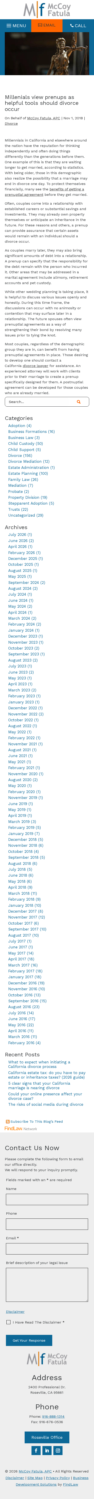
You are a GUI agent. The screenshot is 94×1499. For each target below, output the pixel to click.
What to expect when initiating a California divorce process (39, 1064)
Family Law (19, 479)
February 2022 (21, 738)
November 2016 (22, 989)
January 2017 (20, 977)
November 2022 (22, 714)
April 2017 (17, 959)
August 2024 (19, 588)
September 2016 (23, 1001)
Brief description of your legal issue (37, 1263)
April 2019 (17, 815)
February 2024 (21, 624)
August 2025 (19, 570)
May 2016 (17, 1025)
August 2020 (19, 779)
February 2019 (21, 827)
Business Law (20, 437)
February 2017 (21, 971)
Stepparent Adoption (28, 503)
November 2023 (23, 642)
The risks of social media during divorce (45, 1104)
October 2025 (20, 564)
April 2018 (17, 887)
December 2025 (22, 558)
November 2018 (22, 845)
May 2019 (17, 809)
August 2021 (19, 750)
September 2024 (23, 582)
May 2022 (17, 732)
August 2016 (19, 1007)
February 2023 (21, 696)
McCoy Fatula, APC (43, 118)
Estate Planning (23, 473)
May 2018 (17, 881)
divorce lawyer (35, 366)
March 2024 (19, 618)
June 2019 (17, 803)
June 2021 (17, 755)
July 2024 (17, 594)
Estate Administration (28, 467)
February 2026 (21, 552)
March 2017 (19, 965)
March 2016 (19, 1036)
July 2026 (17, 534)
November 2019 (22, 797)
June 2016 (17, 1019)
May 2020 (17, 785)
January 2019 (20, 833)
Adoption (16, 425)
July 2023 (17, 666)
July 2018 (17, 869)
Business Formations (27, 431)
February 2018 (21, 899)
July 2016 (17, 1013)
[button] (89, 1466)
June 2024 (18, 600)
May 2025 (17, 576)
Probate (15, 491)
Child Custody (21, 443)
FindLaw (70, 1484)
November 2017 (22, 917)
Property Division (23, 497)
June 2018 (17, 875)
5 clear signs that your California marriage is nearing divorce (39, 1085)
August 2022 (19, 726)
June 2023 (18, 672)
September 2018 (23, 857)
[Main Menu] (15, 24)
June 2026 (18, 540)
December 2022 (22, 708)
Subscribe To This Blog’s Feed (36, 1121)
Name (11, 1189)
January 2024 (21, 630)
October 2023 (20, 648)
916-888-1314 (53, 1416)
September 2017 (23, 929)
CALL (80, 25)
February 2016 (21, 1043)
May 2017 (17, 953)
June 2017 (17, 947)
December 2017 (22, 911)
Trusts (14, 509)
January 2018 (20, 905)
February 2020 (21, 791)
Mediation (17, 485)
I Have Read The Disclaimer (39, 1322)
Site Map (35, 1478)
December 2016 (22, 983)
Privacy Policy (58, 1478)
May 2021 (16, 762)
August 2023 (19, 660)
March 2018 (19, 893)
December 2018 (22, 839)
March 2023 (19, 690)
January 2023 (21, 702)
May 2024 (17, 606)
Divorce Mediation (25, 461)
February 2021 (21, 767)
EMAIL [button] (49, 25)
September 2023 (23, 654)
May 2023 (17, 678)
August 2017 (19, 935)
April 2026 (17, 546)
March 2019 (19, 821)
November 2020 (23, 774)
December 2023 (22, 636)
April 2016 (17, 1031)
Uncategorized (21, 515)
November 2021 (22, 744)
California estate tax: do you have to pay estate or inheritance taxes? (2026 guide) (47, 1074)
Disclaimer (15, 1312)
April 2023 (17, 684)
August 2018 (19, 863)
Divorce (11, 123)
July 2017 (17, 941)
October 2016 (20, 995)
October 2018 (20, 851)
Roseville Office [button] (47, 1437)
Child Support (21, 449)
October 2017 (20, 923)
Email (12, 1238)
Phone (11, 1213)
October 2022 (20, 720)
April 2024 (17, 612)
